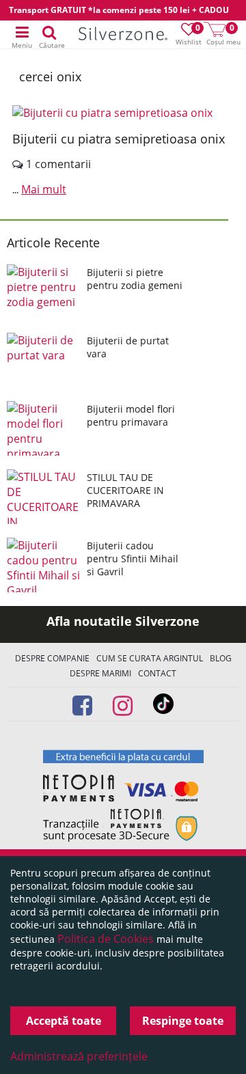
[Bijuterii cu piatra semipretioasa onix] (123, 112)
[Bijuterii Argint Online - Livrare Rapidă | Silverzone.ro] (123, 35)
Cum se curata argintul (149, 658)
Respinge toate (182, 1020)
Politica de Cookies (105, 938)
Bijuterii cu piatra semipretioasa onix (118, 138)
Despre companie (52, 658)
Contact (157, 673)
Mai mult (43, 189)
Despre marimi (100, 673)
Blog (221, 658)
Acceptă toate (63, 1020)
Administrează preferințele (79, 1056)
